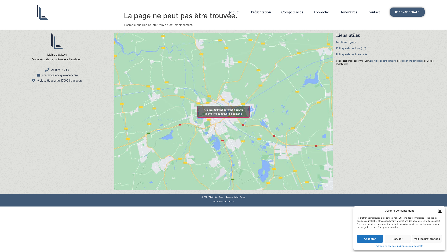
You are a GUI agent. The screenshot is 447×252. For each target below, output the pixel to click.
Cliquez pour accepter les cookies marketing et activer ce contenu (223, 111)
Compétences (292, 12)
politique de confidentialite (410, 246)
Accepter (370, 238)
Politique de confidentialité (351, 54)
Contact (374, 12)
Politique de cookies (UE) (351, 48)
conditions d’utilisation (413, 61)
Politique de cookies (385, 246)
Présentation (261, 12)
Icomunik (230, 201)
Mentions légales (346, 42)
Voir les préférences (427, 238)
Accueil (234, 12)
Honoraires (348, 12)
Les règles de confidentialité (383, 61)
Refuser (397, 238)
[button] (440, 210)
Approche (321, 12)
